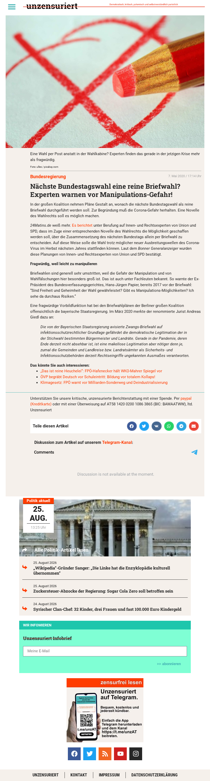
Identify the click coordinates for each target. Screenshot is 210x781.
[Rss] (105, 753)
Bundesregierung (48, 176)
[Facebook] (74, 753)
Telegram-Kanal (117, 442)
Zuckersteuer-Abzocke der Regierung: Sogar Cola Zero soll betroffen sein (103, 591)
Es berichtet (82, 225)
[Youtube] (120, 753)
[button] (12, 7)
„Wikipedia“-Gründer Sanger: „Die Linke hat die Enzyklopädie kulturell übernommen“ (101, 570)
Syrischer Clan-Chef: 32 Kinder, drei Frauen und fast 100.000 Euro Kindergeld (107, 609)
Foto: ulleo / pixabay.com (44, 166)
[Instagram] (135, 753)
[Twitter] (89, 753)
